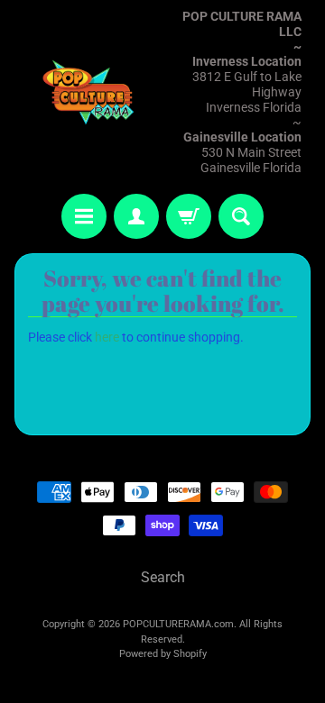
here (107, 337)
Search (163, 577)
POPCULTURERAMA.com (178, 624)
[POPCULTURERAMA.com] (88, 92)
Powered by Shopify (163, 654)
